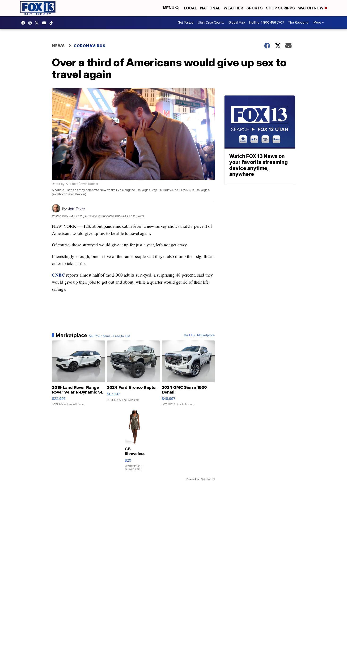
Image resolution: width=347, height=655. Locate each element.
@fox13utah (52, 23)
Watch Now (311, 8)
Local (190, 8)
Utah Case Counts (211, 22)
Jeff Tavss (76, 209)
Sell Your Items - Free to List (109, 336)
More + (318, 22)
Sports (254, 8)
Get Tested (186, 22)
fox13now (31, 23)
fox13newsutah (24, 23)
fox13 (38, 23)
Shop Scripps (280, 8)
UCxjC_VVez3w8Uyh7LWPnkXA (45, 23)
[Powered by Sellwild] (208, 479)
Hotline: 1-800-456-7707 (266, 22)
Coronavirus (90, 45)
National (210, 8)
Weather (233, 8)
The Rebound (298, 22)
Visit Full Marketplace (199, 335)
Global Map (237, 22)
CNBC (58, 275)
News (58, 45)
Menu (169, 8)
